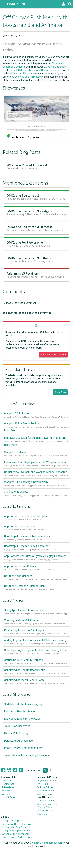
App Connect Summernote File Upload (26, 516)
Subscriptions (44, 793)
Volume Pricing (45, 787)
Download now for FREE (53, 354)
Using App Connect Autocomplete (24, 610)
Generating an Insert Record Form (24, 680)
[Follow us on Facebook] (3, 770)
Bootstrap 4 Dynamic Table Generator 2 (27, 536)
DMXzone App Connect (18, 576)
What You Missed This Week (27, 165)
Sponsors (7, 790)
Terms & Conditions (48, 800)
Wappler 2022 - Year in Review (21, 423)
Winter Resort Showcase (26, 137)
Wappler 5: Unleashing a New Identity (26, 482)
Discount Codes (45, 790)
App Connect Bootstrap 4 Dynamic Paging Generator (35, 556)
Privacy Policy (44, 807)
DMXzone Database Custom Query (24, 586)
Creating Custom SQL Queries (22, 620)
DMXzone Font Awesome (25, 242)
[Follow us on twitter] (15, 770)
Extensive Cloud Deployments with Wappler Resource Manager (36, 462)
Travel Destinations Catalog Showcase (27, 755)
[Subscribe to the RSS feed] (21, 770)
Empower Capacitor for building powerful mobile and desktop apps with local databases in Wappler (36, 437)
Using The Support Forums (16, 830)
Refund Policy (44, 810)
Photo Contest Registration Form (23, 748)
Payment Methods (47, 780)
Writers (6, 793)
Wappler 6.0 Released (17, 413)
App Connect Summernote (19, 526)
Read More (10, 430)
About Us (7, 780)
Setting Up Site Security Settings (23, 660)
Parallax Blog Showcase (18, 740)
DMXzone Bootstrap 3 (56, 66)
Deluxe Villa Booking (16, 733)
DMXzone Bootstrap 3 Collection (30, 258)
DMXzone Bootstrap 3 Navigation (31, 211)
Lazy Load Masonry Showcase (22, 718)
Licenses (42, 813)
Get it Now (60, 392)
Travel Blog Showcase (17, 726)
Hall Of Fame (8, 797)
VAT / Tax (42, 783)
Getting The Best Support (16, 827)
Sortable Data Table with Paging (23, 704)
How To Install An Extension (17, 837)
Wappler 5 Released (16, 452)
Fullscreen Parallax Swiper (20, 711)
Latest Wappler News (19, 403)
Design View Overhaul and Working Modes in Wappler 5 (36, 472)
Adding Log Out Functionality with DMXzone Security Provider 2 (36, 640)
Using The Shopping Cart (15, 820)
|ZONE (10, 4)
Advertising (8, 787)
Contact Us (8, 783)
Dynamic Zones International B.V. (47, 842)
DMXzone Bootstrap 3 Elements (35, 70)
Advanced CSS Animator (26, 76)
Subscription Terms (47, 803)
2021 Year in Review (16, 492)
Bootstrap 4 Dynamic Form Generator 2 (27, 546)
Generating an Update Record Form (24, 670)
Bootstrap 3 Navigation (23, 73)
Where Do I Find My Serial (15, 833)
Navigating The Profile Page (16, 823)
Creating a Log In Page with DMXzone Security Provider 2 (36, 650)
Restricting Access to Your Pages (24, 630)
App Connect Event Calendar (21, 566)
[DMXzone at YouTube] (9, 770)
